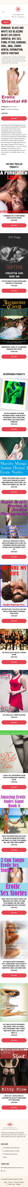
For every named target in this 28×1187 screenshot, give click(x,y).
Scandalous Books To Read (11, 1151)
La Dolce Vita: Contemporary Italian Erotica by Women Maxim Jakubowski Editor (14, 777)
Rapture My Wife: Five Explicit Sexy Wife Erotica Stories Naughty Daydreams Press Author (14, 611)
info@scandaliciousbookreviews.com (18, 2)
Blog (5, 1157)
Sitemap (18, 1184)
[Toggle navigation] (3, 12)
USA (4, 2)
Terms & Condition (18, 1182)
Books (10, 107)
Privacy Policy (11, 1184)
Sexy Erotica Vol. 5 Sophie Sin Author (14, 715)
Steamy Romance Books (10, 1154)
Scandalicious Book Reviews (11, 1148)
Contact (6, 22)
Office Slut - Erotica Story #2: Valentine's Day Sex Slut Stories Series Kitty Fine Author (14, 1098)
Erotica (15, 107)
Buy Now (14, 118)
